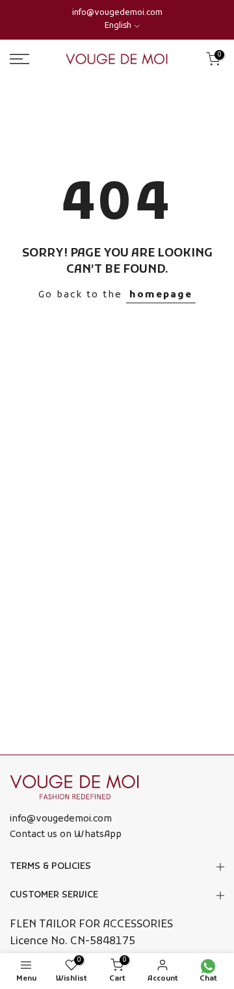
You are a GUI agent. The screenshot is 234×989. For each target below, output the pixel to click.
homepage (160, 295)
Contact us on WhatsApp (66, 835)
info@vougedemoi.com (117, 13)
